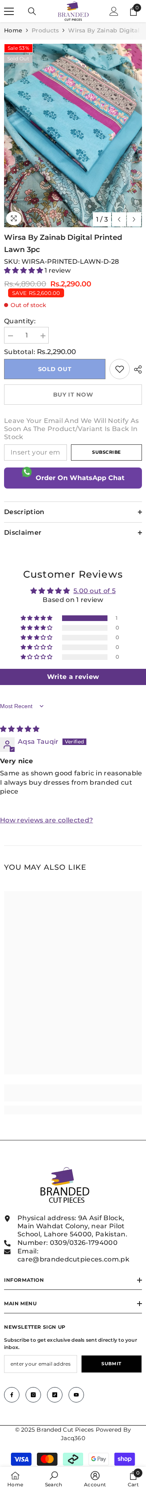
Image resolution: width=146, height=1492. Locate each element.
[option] (73, 135)
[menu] (9, 11)
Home (13, 30)
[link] (120, 369)
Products (45, 30)
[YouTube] (76, 1394)
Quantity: (20, 321)
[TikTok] (54, 1394)
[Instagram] (33, 1394)
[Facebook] (11, 1394)
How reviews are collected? (46, 820)
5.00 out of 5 (94, 591)
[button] (119, 219)
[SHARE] (136, 369)
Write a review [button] (73, 677)
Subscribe (106, 452)
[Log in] (114, 11)
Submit (111, 1363)
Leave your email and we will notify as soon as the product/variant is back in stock (71, 429)
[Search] (32, 11)
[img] (20, 729)
